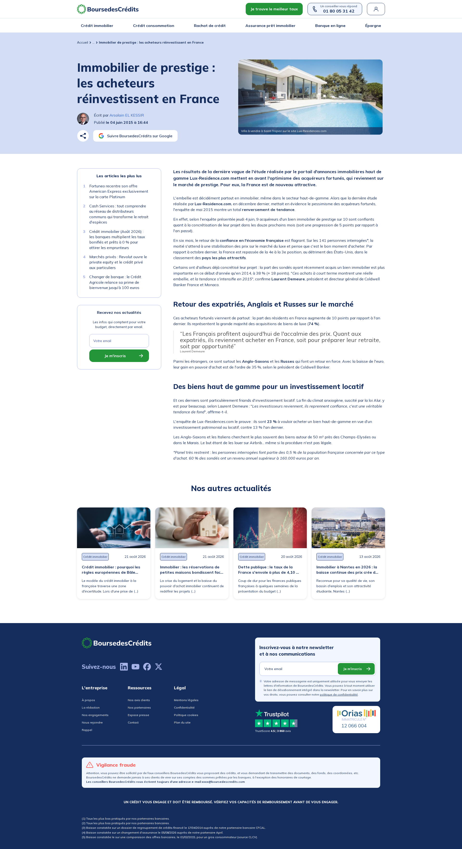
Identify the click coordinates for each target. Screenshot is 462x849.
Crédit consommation (153, 25)
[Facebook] (147, 667)
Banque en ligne (330, 25)
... (93, 42)
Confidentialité (184, 707)
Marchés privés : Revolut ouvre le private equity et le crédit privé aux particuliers (118, 262)
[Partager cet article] (83, 136)
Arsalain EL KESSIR (126, 115)
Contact (133, 722)
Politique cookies (186, 715)
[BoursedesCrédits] (117, 643)
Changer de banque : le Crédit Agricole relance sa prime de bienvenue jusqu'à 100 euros (115, 282)
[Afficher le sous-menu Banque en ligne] (344, 25)
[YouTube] (135, 667)
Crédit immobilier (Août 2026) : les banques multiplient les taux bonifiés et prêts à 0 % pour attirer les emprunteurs (117, 239)
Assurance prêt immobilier (270, 25)
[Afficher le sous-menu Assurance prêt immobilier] (294, 25)
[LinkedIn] (124, 667)
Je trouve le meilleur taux (274, 9)
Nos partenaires (139, 707)
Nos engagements (95, 715)
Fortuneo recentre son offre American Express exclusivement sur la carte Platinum (118, 191)
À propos (88, 700)
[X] (158, 667)
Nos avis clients (139, 700)
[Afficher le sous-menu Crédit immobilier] (112, 25)
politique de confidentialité (339, 694)
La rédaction (91, 707)
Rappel (87, 730)
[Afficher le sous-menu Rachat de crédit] (224, 25)
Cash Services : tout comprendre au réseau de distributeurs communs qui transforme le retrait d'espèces (118, 214)
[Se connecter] (376, 9)
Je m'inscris (115, 356)
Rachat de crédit (210, 25)
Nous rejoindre (92, 722)
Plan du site (182, 722)
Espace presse (138, 715)
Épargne (373, 25)
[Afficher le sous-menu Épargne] (379, 25)
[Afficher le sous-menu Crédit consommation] (172, 25)
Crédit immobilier (97, 25)
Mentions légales (186, 700)
